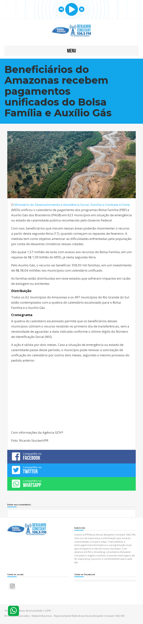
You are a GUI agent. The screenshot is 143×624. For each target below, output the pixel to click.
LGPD (48, 610)
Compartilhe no (32, 456)
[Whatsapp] (13, 611)
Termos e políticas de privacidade (23, 610)
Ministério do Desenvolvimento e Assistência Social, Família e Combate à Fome (72, 204)
